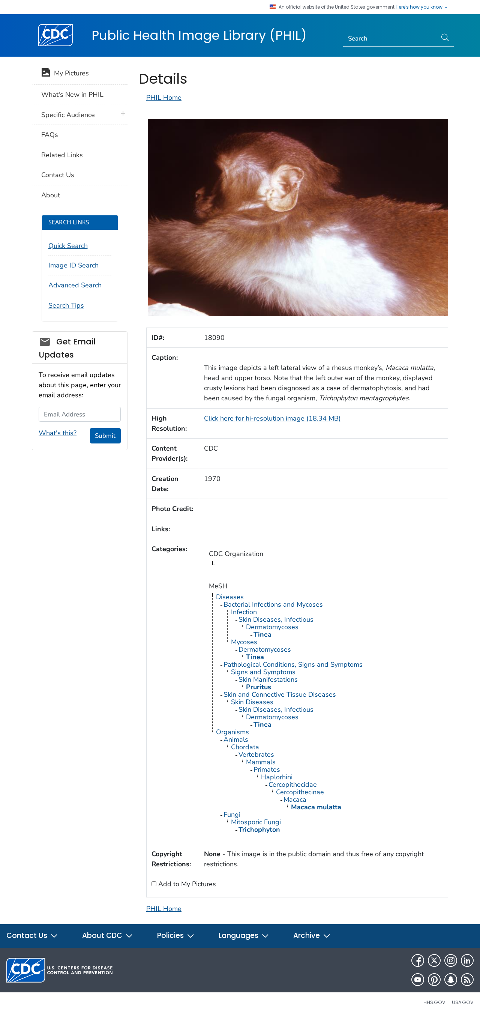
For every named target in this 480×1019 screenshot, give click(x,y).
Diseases (230, 596)
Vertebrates (256, 754)
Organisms (232, 731)
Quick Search (68, 245)
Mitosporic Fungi (256, 822)
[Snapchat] (450, 979)
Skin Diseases (252, 701)
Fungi (232, 814)
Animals (236, 739)
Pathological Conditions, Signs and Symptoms (293, 664)
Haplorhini (276, 777)
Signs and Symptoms (263, 671)
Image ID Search (73, 265)
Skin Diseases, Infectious (276, 619)
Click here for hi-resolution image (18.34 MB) (272, 418)
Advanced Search (75, 285)
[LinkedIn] (467, 960)
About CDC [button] (103, 935)
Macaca (295, 799)
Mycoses (244, 641)
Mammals (261, 762)
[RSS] (467, 979)
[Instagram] (450, 960)
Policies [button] (171, 935)
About (50, 195)
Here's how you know (420, 7)
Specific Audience (68, 114)
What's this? (57, 432)
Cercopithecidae (292, 784)
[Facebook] (417, 960)
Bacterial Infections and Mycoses (273, 604)
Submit (105, 435)
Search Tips (66, 305)
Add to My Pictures (186, 883)
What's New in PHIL (72, 94)
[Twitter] (434, 960)
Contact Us (57, 174)
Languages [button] (239, 935)
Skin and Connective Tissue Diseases (280, 694)
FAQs (49, 134)
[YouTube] (417, 979)
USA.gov (463, 1002)
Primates (267, 769)
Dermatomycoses (272, 626)
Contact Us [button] (27, 935)
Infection (244, 611)
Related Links (62, 154)
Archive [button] (307, 935)
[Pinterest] (434, 979)
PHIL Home (164, 97)
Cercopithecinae (300, 792)
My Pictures (69, 73)
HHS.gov (434, 1002)
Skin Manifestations (268, 679)
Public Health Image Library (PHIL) (199, 35)
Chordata (245, 746)
